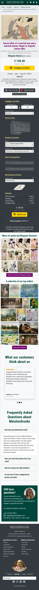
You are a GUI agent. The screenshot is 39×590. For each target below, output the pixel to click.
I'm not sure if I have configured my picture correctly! (17, 475)
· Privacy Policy (7, 549)
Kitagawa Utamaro (25, 7)
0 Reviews (23, 94)
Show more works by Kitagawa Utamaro (19, 275)
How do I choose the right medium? (17, 468)
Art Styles (9, 7)
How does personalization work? (16, 430)
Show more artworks (19, 347)
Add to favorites (28, 90)
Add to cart (21, 214)
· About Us (5, 556)
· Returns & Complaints (9, 554)
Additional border (9, 111)
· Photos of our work (26, 549)
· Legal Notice (6, 545)
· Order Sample (25, 554)
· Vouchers (23, 551)
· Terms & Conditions (8, 547)
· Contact (5, 542)
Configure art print (20, 68)
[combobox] (19, 113)
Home (3, 7)
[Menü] (2, 3)
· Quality (23, 547)
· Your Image (24, 542)
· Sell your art (24, 545)
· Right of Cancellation (8, 551)
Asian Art (16, 7)
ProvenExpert (14, 394)
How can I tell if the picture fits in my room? (18, 460)
